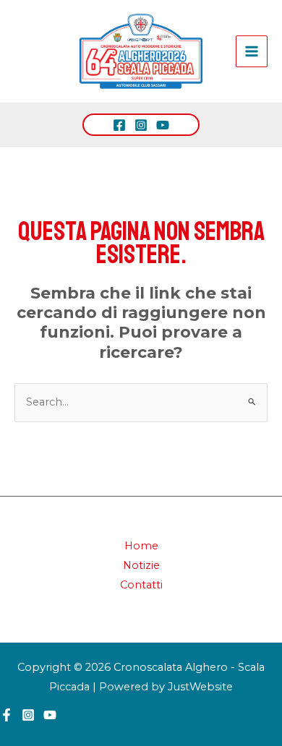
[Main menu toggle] (252, 51)
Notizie (141, 565)
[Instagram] (141, 125)
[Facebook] (119, 125)
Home (141, 545)
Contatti (141, 584)
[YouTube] (162, 125)
